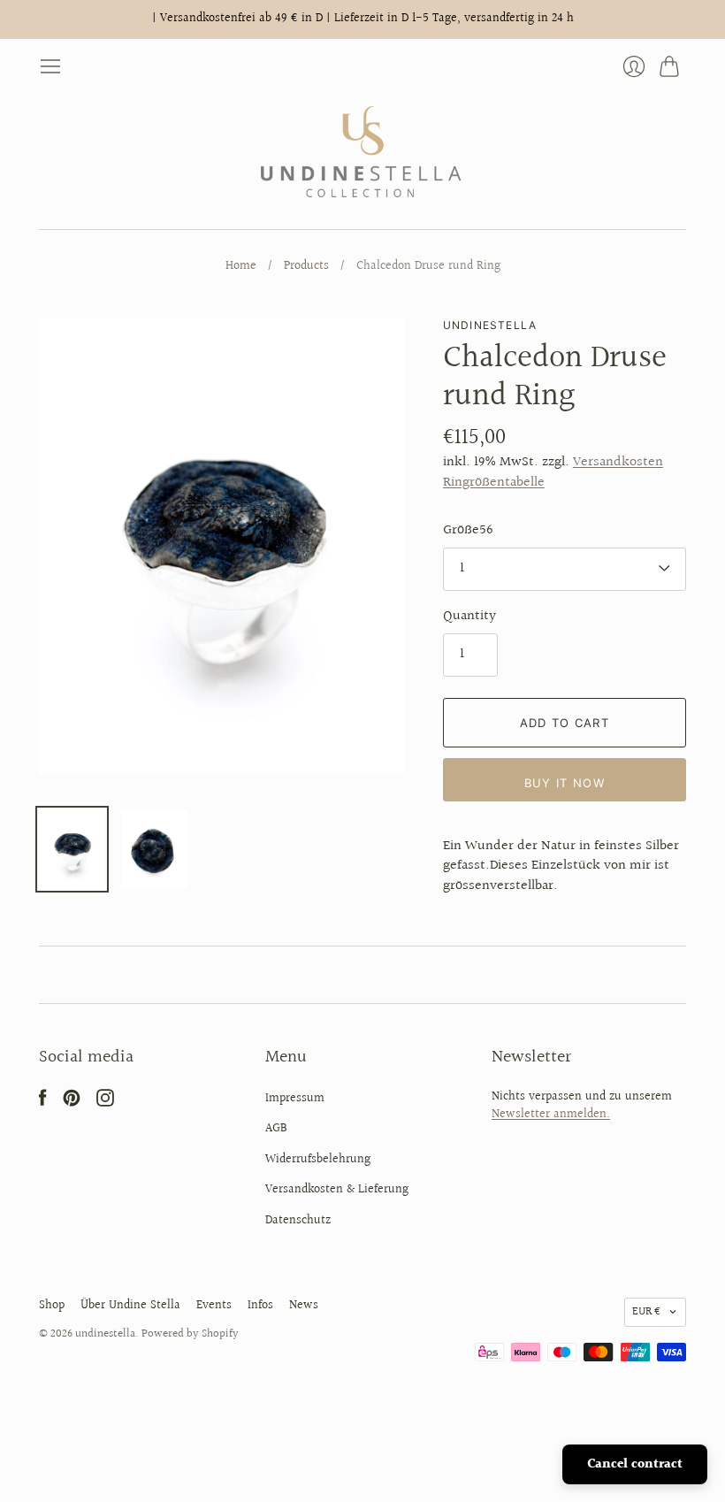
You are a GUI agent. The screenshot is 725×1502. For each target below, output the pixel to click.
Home (240, 267)
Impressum (294, 1098)
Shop (52, 1305)
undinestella (490, 325)
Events (214, 1305)
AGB (276, 1128)
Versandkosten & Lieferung (336, 1189)
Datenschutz (298, 1220)
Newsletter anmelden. (551, 1114)
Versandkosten (618, 462)
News (303, 1305)
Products (306, 267)
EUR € (646, 1312)
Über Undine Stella (130, 1305)
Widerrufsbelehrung (317, 1159)
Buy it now (564, 783)
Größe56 (468, 530)
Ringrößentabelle (494, 482)
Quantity (469, 616)
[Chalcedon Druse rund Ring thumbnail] (72, 849)
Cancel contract (635, 1464)
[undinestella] (363, 153)
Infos (260, 1305)
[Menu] (50, 66)
